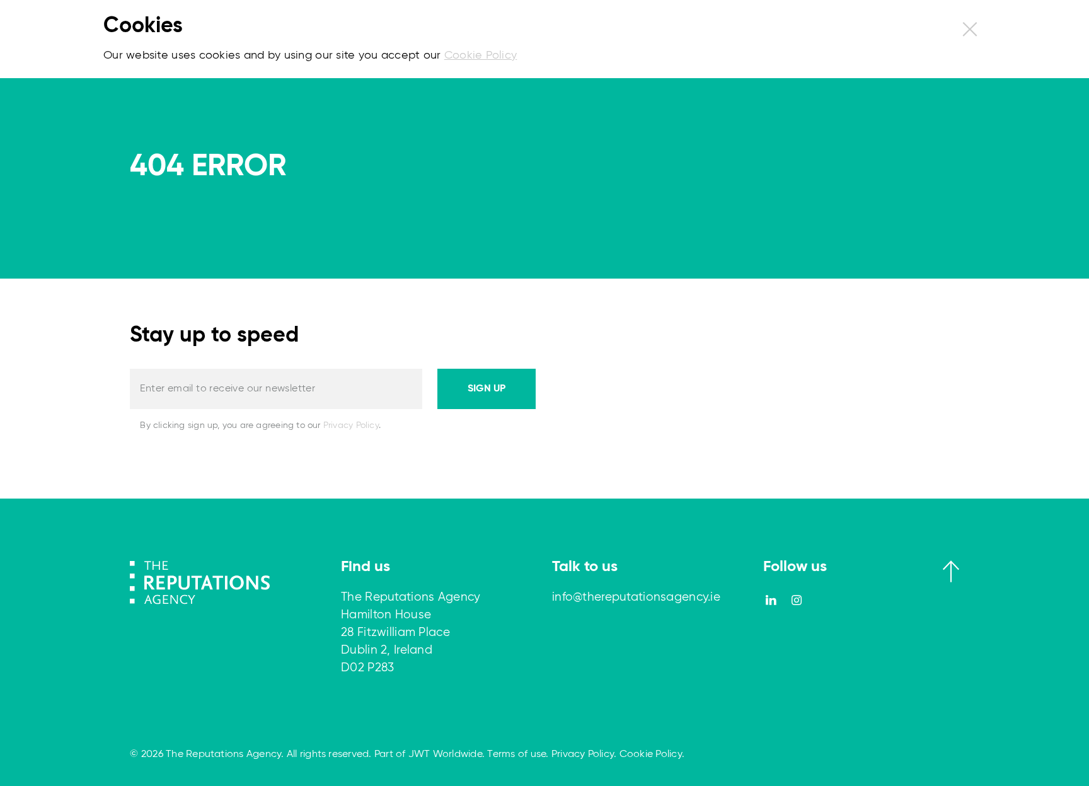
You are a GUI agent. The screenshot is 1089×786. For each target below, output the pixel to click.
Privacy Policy (351, 425)
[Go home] (200, 581)
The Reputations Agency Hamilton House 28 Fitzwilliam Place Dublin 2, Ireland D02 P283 (410, 632)
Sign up (486, 389)
